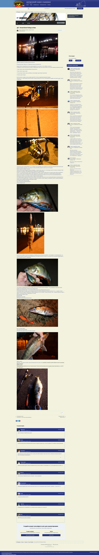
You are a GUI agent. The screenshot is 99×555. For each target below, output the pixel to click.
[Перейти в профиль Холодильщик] (19, 484)
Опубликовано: (26, 430)
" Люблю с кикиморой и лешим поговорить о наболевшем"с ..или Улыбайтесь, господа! (75, 68)
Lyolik (22, 493)
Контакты (49, 4)
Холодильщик (23, 483)
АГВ (73, 124)
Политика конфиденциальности (46, 544)
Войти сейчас (51, 535)
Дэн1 (21, 514)
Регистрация (80, 8)
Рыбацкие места (36, 4)
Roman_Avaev (23, 462)
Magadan (73, 92)
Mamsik (22, 472)
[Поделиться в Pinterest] (19, 421)
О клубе (27, 4)
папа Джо (73, 113)
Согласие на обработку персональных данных (9, 554)
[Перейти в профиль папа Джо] (68, 112)
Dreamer (73, 69)
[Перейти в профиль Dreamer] (68, 69)
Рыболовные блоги (43, 4)
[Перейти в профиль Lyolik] (19, 494)
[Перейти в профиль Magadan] (68, 92)
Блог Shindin (23, 18)
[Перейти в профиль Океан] (19, 440)
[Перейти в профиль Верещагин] (19, 430)
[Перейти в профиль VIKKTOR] (19, 504)
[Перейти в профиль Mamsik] (19, 473)
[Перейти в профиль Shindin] (18, 30)
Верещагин (23, 429)
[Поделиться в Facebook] (16, 421)
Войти (71, 60)
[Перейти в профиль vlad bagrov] (68, 101)
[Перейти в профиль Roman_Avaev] (19, 463)
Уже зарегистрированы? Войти (70, 8)
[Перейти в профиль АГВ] (68, 80)
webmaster (91, 553)
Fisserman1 (23, 450)
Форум (31, 4)
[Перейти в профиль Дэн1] (19, 515)
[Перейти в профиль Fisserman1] (19, 451)
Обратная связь (55, 544)
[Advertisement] (75, 36)
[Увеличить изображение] (37, 47)
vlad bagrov (74, 101)
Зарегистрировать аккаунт (30, 535)
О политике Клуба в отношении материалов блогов (73, 16)
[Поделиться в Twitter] (18, 421)
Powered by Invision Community (49, 546)
